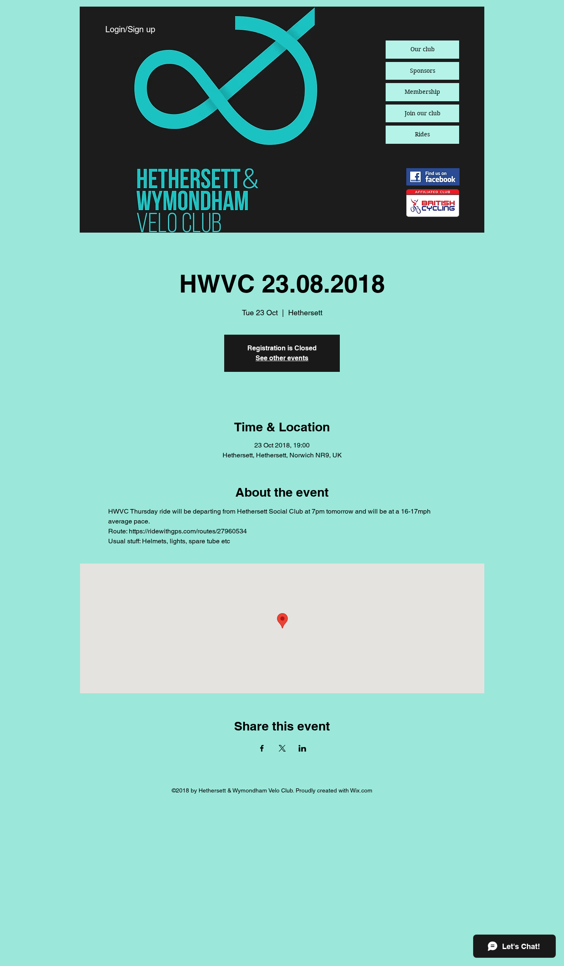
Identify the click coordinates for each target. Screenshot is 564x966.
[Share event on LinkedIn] (302, 748)
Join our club (423, 113)
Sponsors (422, 70)
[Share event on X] (282, 748)
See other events (282, 358)
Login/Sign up (130, 29)
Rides (422, 134)
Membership (422, 91)
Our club (422, 49)
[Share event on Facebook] (262, 748)
